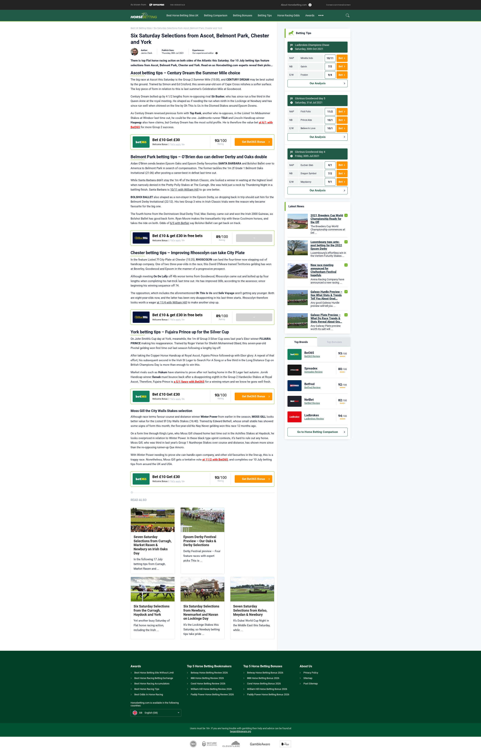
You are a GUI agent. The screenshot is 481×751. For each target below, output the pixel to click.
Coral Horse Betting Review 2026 (208, 683)
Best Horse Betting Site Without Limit (154, 672)
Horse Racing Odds (288, 15)
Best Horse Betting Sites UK (182, 15)
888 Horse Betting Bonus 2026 (263, 678)
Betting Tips (265, 15)
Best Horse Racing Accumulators (151, 683)
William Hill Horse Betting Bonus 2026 (267, 689)
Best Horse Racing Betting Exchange (153, 678)
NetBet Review (312, 403)
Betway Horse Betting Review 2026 (209, 672)
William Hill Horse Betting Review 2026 (211, 689)
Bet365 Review (312, 356)
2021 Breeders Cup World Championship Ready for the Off (327, 219)
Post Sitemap (310, 683)
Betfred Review (312, 387)
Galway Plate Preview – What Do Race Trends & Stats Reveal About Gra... (326, 318)
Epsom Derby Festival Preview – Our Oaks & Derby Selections (199, 541)
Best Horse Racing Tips (146, 689)
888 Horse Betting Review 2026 (207, 678)
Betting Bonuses (242, 15)
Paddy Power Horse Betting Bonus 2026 (268, 694)
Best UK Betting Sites (141, 28)
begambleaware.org (240, 731)
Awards (309, 15)
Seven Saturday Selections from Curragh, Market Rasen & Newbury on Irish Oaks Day (153, 545)
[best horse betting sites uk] (147, 15)
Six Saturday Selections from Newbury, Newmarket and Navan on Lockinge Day (201, 612)
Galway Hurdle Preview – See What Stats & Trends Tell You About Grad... (326, 295)
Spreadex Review (313, 371)
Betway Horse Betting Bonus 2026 (265, 672)
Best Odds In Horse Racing (148, 694)
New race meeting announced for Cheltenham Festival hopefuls (323, 270)
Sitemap (307, 678)
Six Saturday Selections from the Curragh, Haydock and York (151, 610)
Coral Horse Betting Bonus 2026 (264, 683)
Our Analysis (318, 83)
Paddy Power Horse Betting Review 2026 (212, 694)
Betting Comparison (215, 15)
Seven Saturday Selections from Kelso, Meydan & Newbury (250, 610)
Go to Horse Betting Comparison (317, 432)
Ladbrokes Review (314, 418)
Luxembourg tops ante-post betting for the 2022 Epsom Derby (326, 245)
